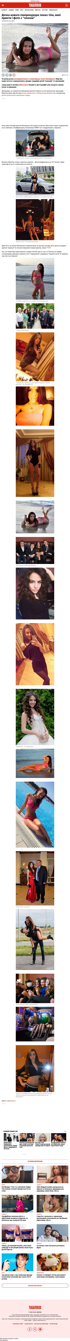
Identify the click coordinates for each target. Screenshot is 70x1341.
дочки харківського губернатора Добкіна (37, 93)
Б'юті (21, 10)
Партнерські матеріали (41, 1324)
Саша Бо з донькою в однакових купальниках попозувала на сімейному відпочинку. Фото (52, 1218)
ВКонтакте (24, 85)
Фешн (17, 10)
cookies (16, 1338)
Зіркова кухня (29, 10)
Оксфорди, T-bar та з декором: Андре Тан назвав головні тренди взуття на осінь (16, 1189)
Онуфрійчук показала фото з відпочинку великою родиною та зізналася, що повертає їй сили (15, 1218)
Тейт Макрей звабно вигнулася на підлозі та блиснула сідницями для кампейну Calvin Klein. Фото (50, 1189)
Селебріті (4, 10)
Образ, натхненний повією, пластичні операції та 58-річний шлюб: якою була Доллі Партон (17, 1248)
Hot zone (45, 10)
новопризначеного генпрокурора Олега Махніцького (35, 79)
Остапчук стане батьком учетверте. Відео (51, 1247)
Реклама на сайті (18, 1324)
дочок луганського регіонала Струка (16, 95)
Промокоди (53, 1324)
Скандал (11, 10)
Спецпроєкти (53, 10)
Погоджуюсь (4, 1340)
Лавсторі (38, 10)
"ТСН (48, 248)
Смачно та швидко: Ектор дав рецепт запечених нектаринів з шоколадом (51, 1276)
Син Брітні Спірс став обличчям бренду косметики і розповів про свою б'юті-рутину (17, 1277)
